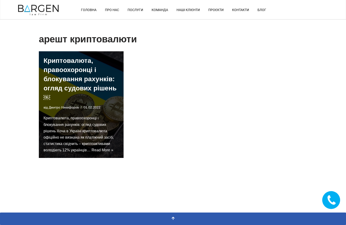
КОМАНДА (160, 10)
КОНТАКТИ (240, 10)
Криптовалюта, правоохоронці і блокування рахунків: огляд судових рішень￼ (80, 79)
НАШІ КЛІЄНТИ (188, 10)
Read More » (102, 150)
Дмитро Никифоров (64, 107)
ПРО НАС (112, 10)
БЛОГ (261, 10)
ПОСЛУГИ (135, 10)
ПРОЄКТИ (216, 10)
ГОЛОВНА (89, 10)
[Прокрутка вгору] (173, 219)
